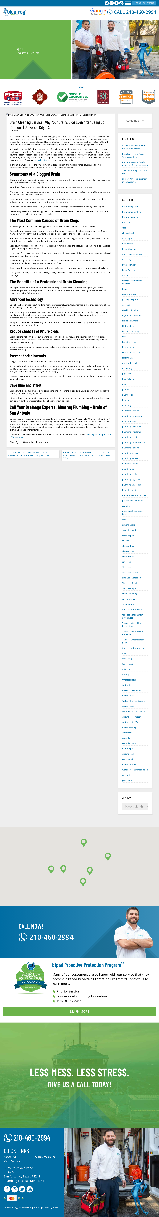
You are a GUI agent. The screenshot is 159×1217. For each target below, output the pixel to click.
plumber (126, 389)
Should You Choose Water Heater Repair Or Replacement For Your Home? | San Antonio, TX (86, 455)
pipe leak (126, 373)
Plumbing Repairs (130, 447)
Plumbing (126, 405)
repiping (126, 506)
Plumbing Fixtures (130, 410)
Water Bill (126, 685)
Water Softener (129, 764)
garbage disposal (130, 299)
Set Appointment (144, 3)
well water (127, 775)
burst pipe (127, 222)
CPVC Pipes (127, 238)
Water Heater (128, 706)
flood (124, 289)
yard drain (127, 780)
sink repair (127, 562)
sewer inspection (130, 530)
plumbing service (130, 453)
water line (127, 738)
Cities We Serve (45, 1156)
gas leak (126, 305)
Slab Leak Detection (131, 577)
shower (125, 540)
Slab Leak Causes (130, 572)
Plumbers (126, 400)
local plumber (128, 347)
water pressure (129, 754)
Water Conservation (131, 690)
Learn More (79, 1011)
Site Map (38, 1207)
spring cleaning (129, 599)
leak (124, 336)
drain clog (127, 259)
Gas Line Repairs (130, 310)
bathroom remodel (131, 217)
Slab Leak (126, 567)
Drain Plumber (129, 264)
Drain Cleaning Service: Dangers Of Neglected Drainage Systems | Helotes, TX (30, 454)
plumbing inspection (132, 416)
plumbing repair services (134, 442)
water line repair (130, 743)
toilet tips (127, 669)
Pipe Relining (128, 379)
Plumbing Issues (129, 421)
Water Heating (129, 727)
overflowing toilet (130, 363)
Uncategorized (129, 679)
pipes (124, 384)
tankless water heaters (133, 648)
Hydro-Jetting (128, 326)
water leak (127, 732)
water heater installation (133, 711)
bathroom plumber (131, 206)
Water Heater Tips (131, 722)
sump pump (128, 604)
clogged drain (128, 233)
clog (124, 227)
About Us (10, 1156)
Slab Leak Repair (130, 583)
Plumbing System (130, 463)
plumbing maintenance (133, 426)
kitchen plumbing (130, 331)
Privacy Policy (51, 1207)
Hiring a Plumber (130, 320)
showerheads (128, 556)
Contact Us (12, 1160)
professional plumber (132, 500)
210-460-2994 (141, 12)
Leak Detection (129, 342)
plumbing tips (129, 469)
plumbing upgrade (131, 479)
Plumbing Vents (129, 490)
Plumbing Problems (131, 432)
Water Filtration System (133, 701)
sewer (125, 519)
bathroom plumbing (131, 212)
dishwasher (127, 243)
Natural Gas (127, 357)
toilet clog (127, 658)
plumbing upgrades (131, 484)
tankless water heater (132, 609)
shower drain (128, 546)
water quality (128, 759)
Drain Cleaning (129, 249)
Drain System (128, 270)
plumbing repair (130, 437)
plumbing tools (129, 474)
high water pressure (131, 315)
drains (125, 275)
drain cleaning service (132, 254)
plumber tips (128, 395)
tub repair (127, 674)
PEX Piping (127, 368)
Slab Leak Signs (129, 588)
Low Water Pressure (131, 352)
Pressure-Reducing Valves (134, 495)
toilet (124, 653)
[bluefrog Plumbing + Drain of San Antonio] (14, 12)
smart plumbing (129, 593)
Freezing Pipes (129, 294)
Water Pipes (128, 748)
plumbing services (130, 458)
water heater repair (131, 717)
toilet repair (128, 664)
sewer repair (128, 535)
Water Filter (127, 695)
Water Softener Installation (135, 769)
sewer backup (128, 525)
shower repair (128, 551)
